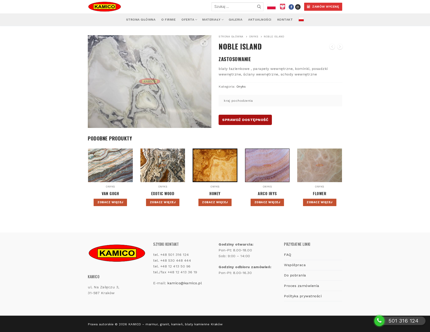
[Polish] (301, 19)
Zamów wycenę (325, 6)
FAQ (287, 254)
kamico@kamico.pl (184, 283)
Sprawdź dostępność (245, 120)
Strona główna (231, 36)
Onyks (253, 36)
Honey (215, 193)
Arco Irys (267, 193)
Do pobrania (295, 275)
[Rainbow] (340, 47)
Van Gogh (110, 193)
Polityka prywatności (303, 296)
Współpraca (295, 265)
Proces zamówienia (301, 286)
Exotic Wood (162, 193)
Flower (319, 193)
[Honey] (332, 47)
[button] (204, 43)
